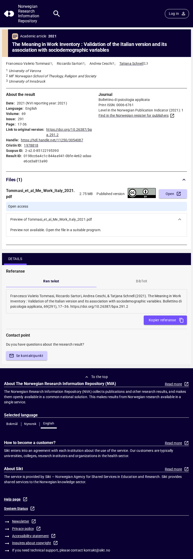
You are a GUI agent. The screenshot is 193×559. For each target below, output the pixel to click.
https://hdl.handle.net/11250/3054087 (52, 140)
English (48, 423)
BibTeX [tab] (141, 281)
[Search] (56, 13)
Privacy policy (23, 529)
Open (170, 194)
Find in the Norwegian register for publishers (134, 115)
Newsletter (20, 521)
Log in (174, 14)
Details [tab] (15, 259)
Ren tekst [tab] (51, 281)
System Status (16, 509)
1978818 (31, 145)
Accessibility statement (30, 536)
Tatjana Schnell (131, 63)
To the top (99, 377)
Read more (173, 384)
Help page (12, 499)
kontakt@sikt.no (97, 550)
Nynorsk (30, 424)
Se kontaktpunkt (29, 356)
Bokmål (12, 424)
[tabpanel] (96, 301)
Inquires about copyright (31, 543)
